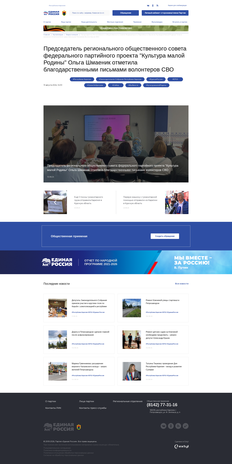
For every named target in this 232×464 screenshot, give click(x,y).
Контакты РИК (53, 408)
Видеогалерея (72, 34)
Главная (47, 34)
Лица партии (66, 22)
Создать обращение (165, 236)
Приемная (137, 22)
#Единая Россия (99, 312)
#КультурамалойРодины (156, 85)
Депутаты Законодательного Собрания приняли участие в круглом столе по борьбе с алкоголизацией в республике (89, 303)
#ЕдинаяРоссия (156, 79)
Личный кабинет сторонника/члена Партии (165, 13)
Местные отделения (115, 22)
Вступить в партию (180, 22)
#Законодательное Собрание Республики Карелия (120, 79)
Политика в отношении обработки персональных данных (69, 453)
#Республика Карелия (82, 79)
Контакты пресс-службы (92, 408)
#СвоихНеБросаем (95, 85)
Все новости (181, 284)
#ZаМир (115, 85)
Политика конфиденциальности (57, 450)
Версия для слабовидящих (177, 5)
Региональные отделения (127, 401)
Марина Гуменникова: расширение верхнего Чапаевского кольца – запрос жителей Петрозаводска (89, 366)
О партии (47, 22)
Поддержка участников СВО (116, 28)
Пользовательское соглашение (57, 448)
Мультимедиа (157, 22)
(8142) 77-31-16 (162, 404)
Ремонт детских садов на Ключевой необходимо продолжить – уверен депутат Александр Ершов (162, 335)
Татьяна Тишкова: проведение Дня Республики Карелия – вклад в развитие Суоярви (164, 366)
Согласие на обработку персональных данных (64, 455)
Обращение (125, 13)
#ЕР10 (175, 79)
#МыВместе (133, 85)
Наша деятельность (89, 22)
